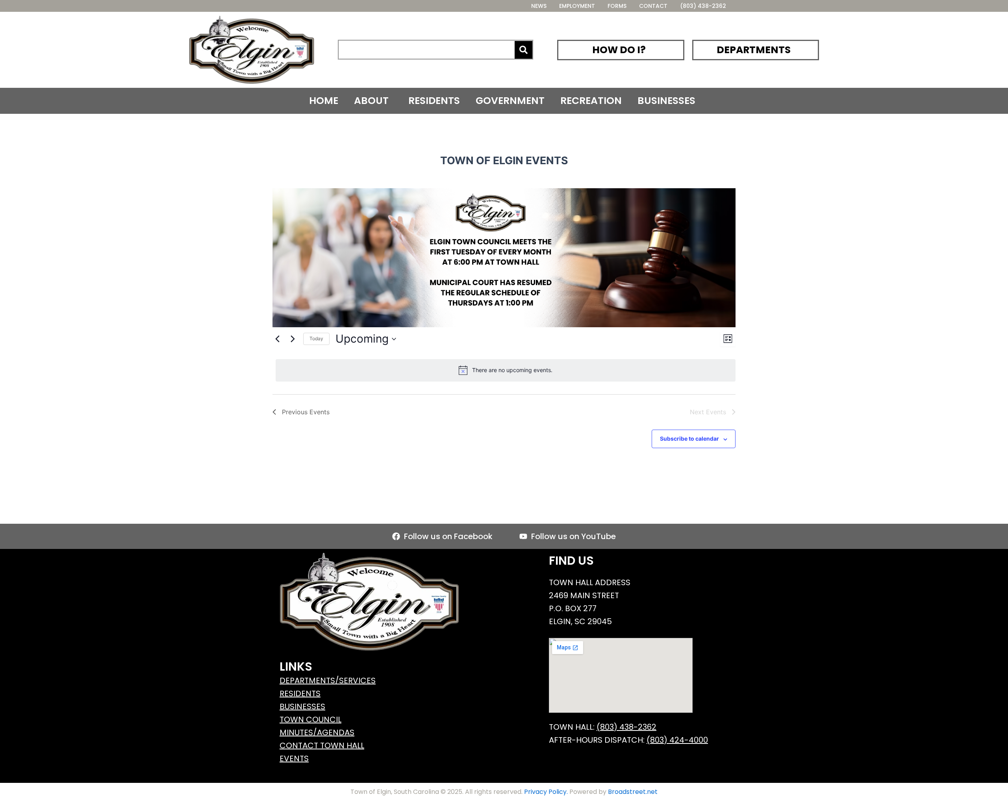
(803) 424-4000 (677, 739)
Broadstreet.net (632, 791)
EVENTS (294, 758)
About (371, 101)
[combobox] (427, 50)
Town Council (310, 719)
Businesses (666, 101)
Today (316, 338)
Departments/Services (328, 680)
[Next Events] (292, 339)
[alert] (506, 370)
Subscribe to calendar (689, 438)
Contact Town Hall (322, 745)
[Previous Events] (277, 339)
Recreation (591, 101)
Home (323, 101)
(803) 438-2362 (626, 726)
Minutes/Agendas (317, 732)
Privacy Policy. (546, 791)
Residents (434, 101)
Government (510, 101)
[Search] (523, 50)
